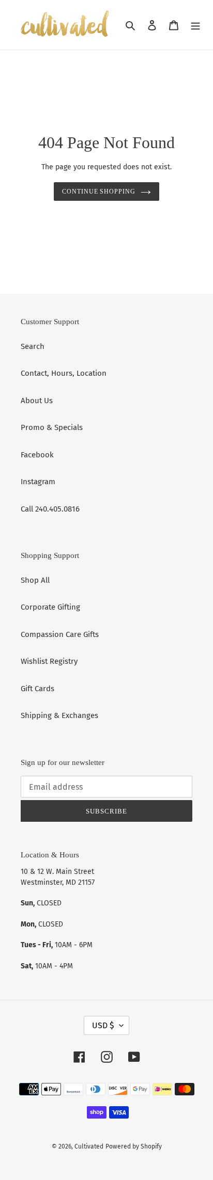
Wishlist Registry (49, 661)
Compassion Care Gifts (60, 634)
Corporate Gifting (50, 607)
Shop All (35, 580)
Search (32, 346)
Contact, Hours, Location (63, 373)
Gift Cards (37, 688)
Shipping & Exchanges (59, 715)
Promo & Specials (52, 427)
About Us (37, 400)
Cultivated (88, 1146)
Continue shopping (99, 191)
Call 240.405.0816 (50, 509)
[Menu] (195, 25)
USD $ (103, 1025)
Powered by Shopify (133, 1146)
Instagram (38, 481)
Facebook (37, 454)
